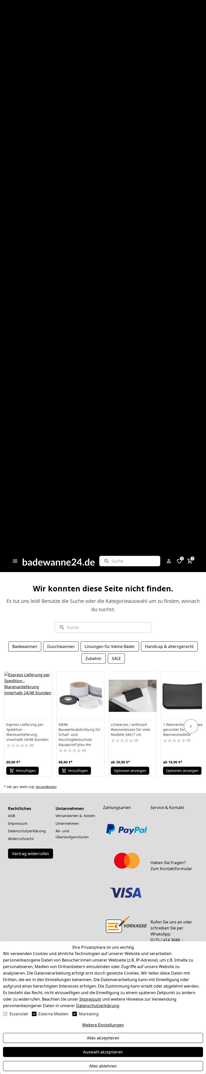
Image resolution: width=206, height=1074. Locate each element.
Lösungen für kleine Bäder (110, 646)
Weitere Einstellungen (103, 1025)
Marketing (89, 1014)
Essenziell (19, 1014)
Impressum (90, 999)
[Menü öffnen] (15, 561)
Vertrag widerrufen (30, 853)
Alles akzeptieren (103, 1038)
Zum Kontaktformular (171, 868)
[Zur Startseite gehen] (58, 561)
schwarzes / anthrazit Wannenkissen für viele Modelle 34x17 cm (130, 729)
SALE (116, 658)
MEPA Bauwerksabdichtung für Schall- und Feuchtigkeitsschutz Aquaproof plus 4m (79, 734)
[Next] (191, 726)
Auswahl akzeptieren (103, 1052)
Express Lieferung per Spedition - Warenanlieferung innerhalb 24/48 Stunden (27, 732)
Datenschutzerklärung (97, 1005)
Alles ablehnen (103, 1066)
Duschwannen (61, 646)
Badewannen (24, 646)
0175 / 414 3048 (165, 940)
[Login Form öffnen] (169, 561)
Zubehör (93, 658)
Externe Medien (53, 1014)
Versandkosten (46, 787)
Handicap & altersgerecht (169, 646)
